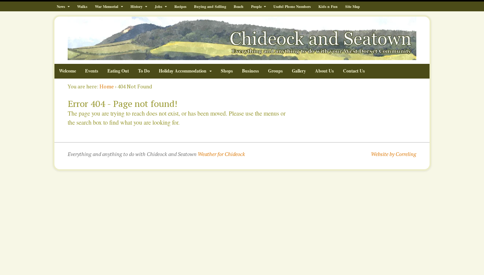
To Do (144, 71)
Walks (82, 6)
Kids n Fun (328, 6)
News (61, 6)
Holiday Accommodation (182, 71)
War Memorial (106, 6)
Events (91, 71)
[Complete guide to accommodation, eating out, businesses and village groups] (242, 56)
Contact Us (354, 71)
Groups (275, 71)
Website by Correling (393, 154)
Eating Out (118, 71)
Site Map (352, 6)
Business (250, 71)
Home (106, 86)
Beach (239, 6)
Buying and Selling (210, 6)
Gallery (299, 71)
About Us (324, 71)
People (256, 6)
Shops (227, 71)
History (136, 6)
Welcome (67, 71)
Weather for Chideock (221, 154)
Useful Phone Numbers (292, 6)
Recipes (180, 6)
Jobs (158, 6)
